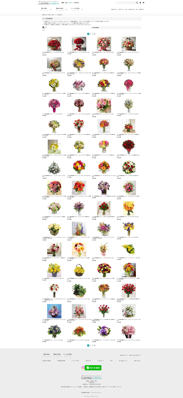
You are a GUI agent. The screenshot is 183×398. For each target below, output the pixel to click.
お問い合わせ (131, 9)
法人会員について (123, 360)
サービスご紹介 (75, 360)
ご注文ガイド (121, 9)
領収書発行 (61, 360)
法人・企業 (140, 9)
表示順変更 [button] (96, 27)
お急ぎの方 (113, 9)
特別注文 (47, 360)
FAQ (126, 9)
